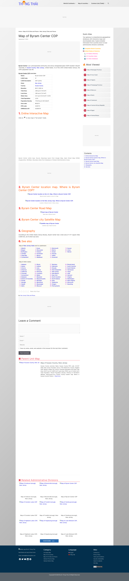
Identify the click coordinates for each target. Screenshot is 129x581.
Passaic (54, 253)
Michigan (39, 280)
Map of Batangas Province (94, 69)
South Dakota (71, 268)
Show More (47, 541)
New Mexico (55, 273)
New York (54, 275)
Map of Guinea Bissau (93, 115)
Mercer (39, 255)
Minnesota (40, 282)
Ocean (54, 252)
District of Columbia (27, 278)
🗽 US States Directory (91, 53)
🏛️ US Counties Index (90, 56)
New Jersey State (29, 245)
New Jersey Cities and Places (48, 31)
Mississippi (40, 284)
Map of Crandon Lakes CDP (28, 515)
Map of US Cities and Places (31, 31)
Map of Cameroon (92, 100)
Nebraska (54, 266)
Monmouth (55, 248)
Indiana (39, 266)
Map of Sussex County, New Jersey (54, 363)
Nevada (54, 268)
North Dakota (56, 278)
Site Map (95, 563)
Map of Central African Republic (96, 105)
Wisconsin (70, 282)
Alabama (23, 264)
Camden (23, 253)
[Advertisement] (64, 17)
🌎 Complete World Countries (92, 48)
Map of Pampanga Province (94, 85)
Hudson (39, 252)
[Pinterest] (30, 559)
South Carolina (71, 266)
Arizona (23, 268)
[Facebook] (20, 559)
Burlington (24, 252)
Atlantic (23, 248)
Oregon (54, 284)
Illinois (38, 264)
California (24, 271)
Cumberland (24, 257)
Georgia (23, 282)
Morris (54, 250)
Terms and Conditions (98, 556)
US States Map (47, 552)
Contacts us (96, 552)
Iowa (38, 268)
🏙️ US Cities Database (91, 58)
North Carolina (56, 277)
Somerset (54, 257)
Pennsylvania (56, 286)
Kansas (39, 270)
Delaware (24, 277)
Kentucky (39, 271)
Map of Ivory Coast (92, 75)
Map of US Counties (48, 554)
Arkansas (24, 270)
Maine (38, 275)
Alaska (23, 266)
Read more (58, 376)
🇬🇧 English (70, 552)
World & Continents (69, 3)
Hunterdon (40, 253)
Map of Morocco (91, 90)
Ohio (53, 280)
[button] (108, 3)
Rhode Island (71, 264)
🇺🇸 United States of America (91, 51)
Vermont (69, 275)
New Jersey (40, 67)
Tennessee (70, 270)
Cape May (24, 255)
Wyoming (70, 284)
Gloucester (40, 250)
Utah (68, 273)
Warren (69, 252)
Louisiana (39, 273)
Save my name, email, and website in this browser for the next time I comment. (44, 348)
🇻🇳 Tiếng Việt (71, 554)
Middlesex (39, 257)
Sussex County (31, 67)
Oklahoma (55, 282)
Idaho (22, 286)
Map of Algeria (91, 80)
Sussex (69, 248)
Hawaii (23, 284)
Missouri (39, 286)
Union (69, 250)
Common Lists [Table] (97, 3)
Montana (54, 264)
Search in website (97, 561)
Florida (23, 280)
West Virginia (71, 280)
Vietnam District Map (49, 561)
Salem (53, 255)
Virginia (69, 277)
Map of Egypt (90, 110)
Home (20, 31)
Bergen (23, 250)
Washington (70, 278)
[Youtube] (25, 559)
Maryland (39, 277)
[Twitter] (22, 559)
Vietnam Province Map (49, 558)
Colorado (24, 273)
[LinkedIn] (27, 559)
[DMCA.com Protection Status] (97, 567)
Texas (69, 271)
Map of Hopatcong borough (48, 534)
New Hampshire (56, 270)
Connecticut (24, 275)
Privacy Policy (96, 554)
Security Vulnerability (98, 558)
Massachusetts (41, 278)
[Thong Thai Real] (28, 3)
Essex (38, 248)
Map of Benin (90, 95)
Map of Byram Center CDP (69, 496)
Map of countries (83, 3)
